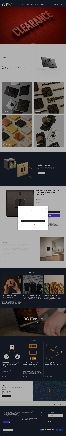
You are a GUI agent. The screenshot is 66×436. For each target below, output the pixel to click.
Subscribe (33, 220)
